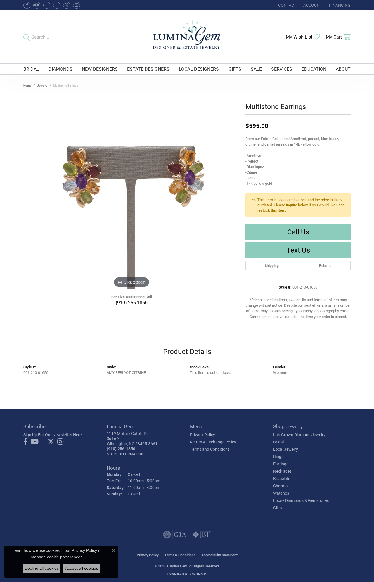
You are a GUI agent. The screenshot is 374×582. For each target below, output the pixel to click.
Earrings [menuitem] (280, 464)
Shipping (272, 265)
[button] (312, 5)
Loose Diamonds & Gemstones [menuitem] (301, 500)
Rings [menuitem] (278, 456)
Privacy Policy (202, 434)
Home (27, 85)
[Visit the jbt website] (201, 534)
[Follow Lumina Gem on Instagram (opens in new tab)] (76, 5)
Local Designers (199, 69)
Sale (256, 69)
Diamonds (60, 69)
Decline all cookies (42, 568)
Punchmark (197, 573)
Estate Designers (148, 69)
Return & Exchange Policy (213, 442)
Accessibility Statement (219, 554)
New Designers (100, 69)
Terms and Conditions (210, 449)
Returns (325, 265)
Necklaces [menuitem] (282, 471)
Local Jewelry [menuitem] (285, 449)
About (343, 69)
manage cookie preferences (56, 557)
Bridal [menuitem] (278, 442)
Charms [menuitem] (280, 485)
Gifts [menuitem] (277, 507)
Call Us (298, 231)
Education (314, 69)
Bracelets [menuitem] (281, 478)
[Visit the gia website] (174, 534)
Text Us (298, 250)
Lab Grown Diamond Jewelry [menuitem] (299, 434)
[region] (131, 201)
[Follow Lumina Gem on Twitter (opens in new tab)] (66, 5)
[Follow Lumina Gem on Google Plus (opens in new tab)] (56, 5)
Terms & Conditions (180, 554)
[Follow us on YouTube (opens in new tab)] (36, 5)
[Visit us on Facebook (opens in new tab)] (46, 5)
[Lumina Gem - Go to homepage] (187, 36)
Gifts (234, 69)
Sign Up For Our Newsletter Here (52, 434)
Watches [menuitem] (281, 493)
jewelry (42, 85)
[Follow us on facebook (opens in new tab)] (26, 5)
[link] (286, 5)
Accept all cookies (81, 568)
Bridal (31, 69)
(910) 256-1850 (132, 302)
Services (281, 69)
